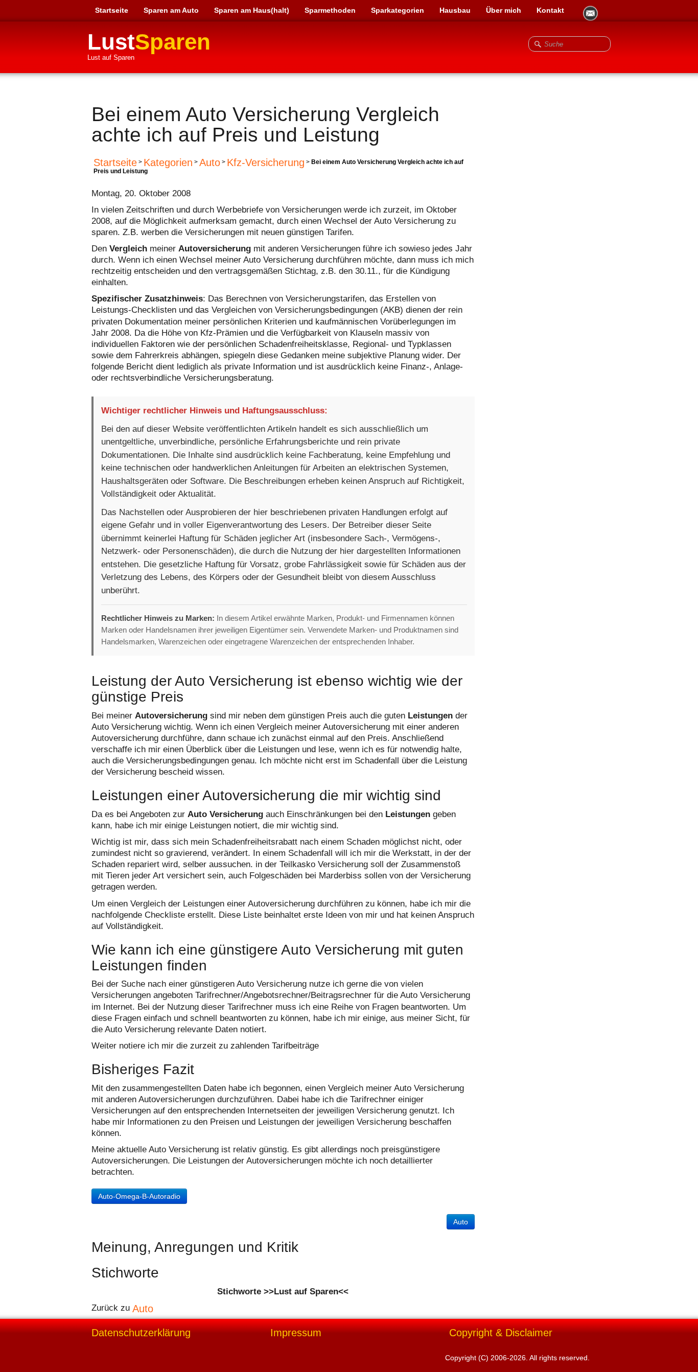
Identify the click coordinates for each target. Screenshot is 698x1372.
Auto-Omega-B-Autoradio (139, 1196)
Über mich (503, 10)
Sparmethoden (330, 10)
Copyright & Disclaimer (500, 1333)
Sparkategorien (397, 10)
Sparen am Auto (171, 10)
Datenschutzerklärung (141, 1333)
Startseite (111, 10)
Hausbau (455, 10)
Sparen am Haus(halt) (251, 10)
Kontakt (550, 10)
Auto (209, 162)
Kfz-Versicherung (266, 162)
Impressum (295, 1333)
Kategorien (168, 162)
